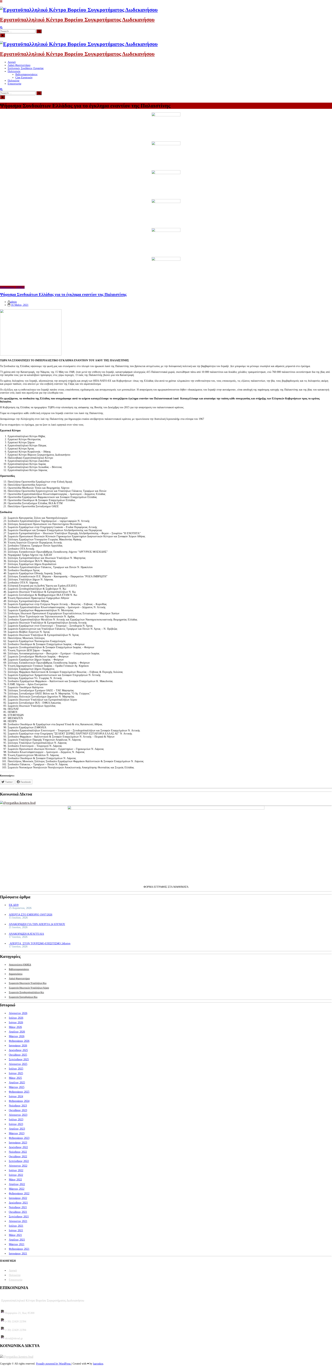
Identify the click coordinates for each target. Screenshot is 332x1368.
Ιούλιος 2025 (16, 1068)
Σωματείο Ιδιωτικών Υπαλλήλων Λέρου (29, 988)
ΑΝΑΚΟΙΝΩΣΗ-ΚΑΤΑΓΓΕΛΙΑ (26, 933)
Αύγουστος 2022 (18, 1165)
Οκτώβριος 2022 (18, 1156)
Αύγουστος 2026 (18, 1013)
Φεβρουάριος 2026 (19, 1040)
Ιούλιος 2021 (16, 1225)
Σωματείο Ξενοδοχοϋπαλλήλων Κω (26, 992)
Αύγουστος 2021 (18, 1221)
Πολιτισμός (14, 71)
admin (13, 301)
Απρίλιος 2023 (17, 1128)
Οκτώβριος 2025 (18, 1054)
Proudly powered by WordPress (53, 1363)
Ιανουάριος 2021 (18, 1253)
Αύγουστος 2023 (18, 1114)
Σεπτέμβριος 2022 (19, 1161)
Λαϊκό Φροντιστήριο (19, 65)
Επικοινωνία (14, 83)
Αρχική (12, 62)
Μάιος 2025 (15, 1077)
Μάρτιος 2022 (16, 1188)
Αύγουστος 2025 (18, 1064)
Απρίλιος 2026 (17, 1031)
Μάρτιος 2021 (16, 1244)
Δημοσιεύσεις (15, 974)
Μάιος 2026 (15, 1027)
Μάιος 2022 (15, 1179)
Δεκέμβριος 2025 (18, 1050)
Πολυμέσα (13, 80)
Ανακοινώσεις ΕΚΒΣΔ (12, 287)
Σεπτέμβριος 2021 (19, 1216)
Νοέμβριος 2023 (18, 1105)
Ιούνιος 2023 (16, 1124)
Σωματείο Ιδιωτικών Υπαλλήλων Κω (27, 983)
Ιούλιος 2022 (16, 1170)
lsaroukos (98, 1363)
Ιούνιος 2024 (16, 1096)
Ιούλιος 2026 (16, 1017)
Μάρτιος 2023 (16, 1133)
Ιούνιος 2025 (16, 1073)
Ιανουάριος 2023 (18, 1142)
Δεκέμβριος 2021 (18, 1202)
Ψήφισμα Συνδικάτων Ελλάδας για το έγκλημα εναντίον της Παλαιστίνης (63, 294)
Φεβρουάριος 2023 (19, 1138)
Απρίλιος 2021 (17, 1239)
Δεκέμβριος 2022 (18, 1147)
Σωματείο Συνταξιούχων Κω (23, 997)
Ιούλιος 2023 (16, 1119)
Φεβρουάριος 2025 (19, 1091)
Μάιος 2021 (15, 1235)
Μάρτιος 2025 (16, 1087)
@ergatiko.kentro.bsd (19, 803)
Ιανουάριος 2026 (18, 1045)
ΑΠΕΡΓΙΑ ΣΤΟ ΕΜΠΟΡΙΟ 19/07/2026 (30, 914)
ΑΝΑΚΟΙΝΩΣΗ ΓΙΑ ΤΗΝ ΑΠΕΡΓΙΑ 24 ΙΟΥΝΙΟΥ (37, 924)
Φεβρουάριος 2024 (19, 1101)
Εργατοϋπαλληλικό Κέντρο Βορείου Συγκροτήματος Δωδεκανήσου (77, 20)
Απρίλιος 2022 (17, 1184)
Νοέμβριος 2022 (18, 1151)
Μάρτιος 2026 (16, 1036)
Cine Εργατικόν (23, 77)
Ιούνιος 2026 (16, 1022)
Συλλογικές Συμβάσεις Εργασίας (26, 68)
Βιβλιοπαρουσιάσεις (26, 74)
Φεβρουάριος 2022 (19, 1193)
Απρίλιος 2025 (17, 1082)
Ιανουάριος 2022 (18, 1198)
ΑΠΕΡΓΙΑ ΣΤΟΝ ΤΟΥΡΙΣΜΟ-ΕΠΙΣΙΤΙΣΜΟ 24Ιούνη (39, 943)
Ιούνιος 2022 (16, 1175)
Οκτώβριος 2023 (18, 1110)
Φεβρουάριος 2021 (19, 1248)
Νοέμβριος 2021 (18, 1207)
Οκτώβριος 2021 (18, 1211)
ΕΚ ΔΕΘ (13, 905)
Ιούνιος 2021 (16, 1230)
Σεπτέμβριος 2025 (19, 1059)
